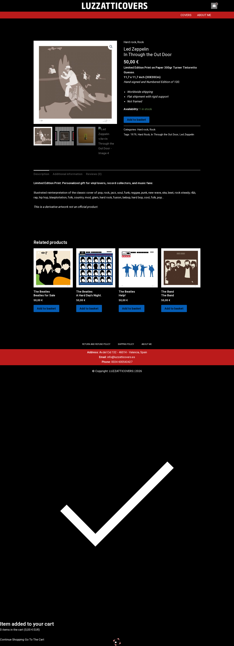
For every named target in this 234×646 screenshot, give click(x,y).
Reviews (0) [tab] (94, 174)
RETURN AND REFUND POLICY (96, 344)
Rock (140, 42)
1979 (133, 134)
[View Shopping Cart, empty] (214, 6)
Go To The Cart (34, 639)
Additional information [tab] (67, 174)
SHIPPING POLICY (126, 344)
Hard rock (130, 42)
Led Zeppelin (187, 134)
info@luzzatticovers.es (121, 357)
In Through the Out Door (164, 134)
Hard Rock (144, 134)
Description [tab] (41, 174)
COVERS (186, 15)
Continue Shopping (12, 639)
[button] (111, 47)
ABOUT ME (204, 15)
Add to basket (136, 119)
